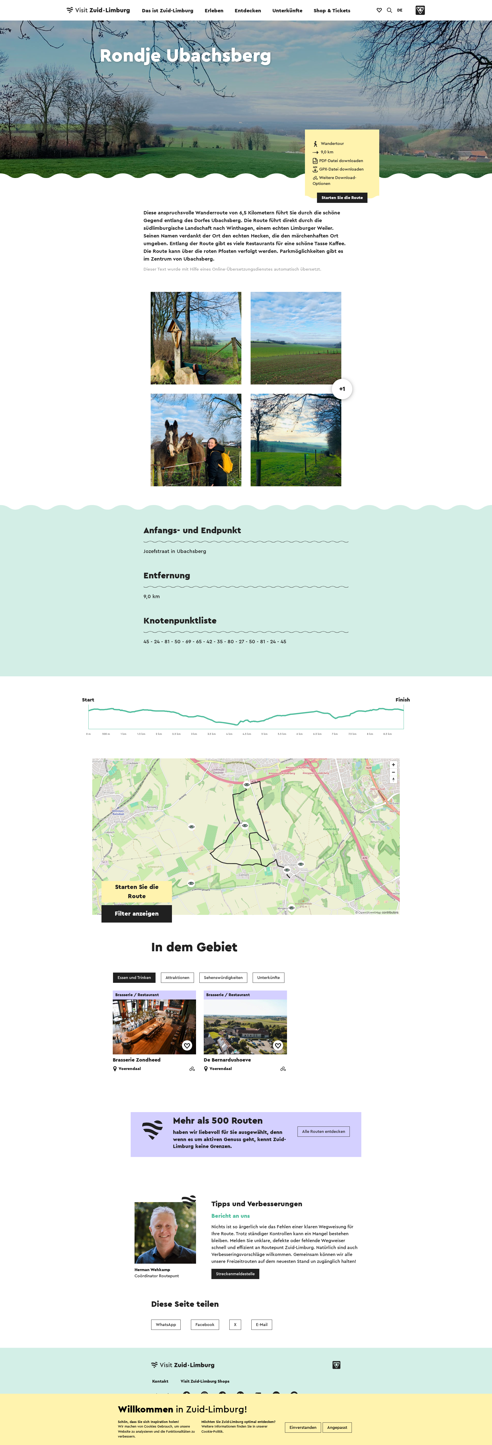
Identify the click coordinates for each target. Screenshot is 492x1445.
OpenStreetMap (369, 912)
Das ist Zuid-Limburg (167, 10)
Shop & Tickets (332, 10)
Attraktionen (177, 978)
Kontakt (160, 1381)
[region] (246, 836)
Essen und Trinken (134, 978)
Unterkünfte (287, 10)
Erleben (214, 10)
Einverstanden (303, 1428)
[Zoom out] (393, 772)
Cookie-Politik (212, 1431)
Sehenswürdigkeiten (223, 978)
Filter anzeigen (137, 914)
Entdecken (248, 10)
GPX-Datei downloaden (341, 169)
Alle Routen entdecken (323, 1132)
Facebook (205, 1325)
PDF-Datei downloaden (341, 161)
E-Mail (262, 1325)
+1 (342, 389)
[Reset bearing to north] (393, 779)
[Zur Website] (192, 1069)
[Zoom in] (393, 764)
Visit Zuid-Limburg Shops (205, 1381)
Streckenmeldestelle (235, 1274)
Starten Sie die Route (342, 198)
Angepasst (337, 1428)
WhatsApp (166, 1325)
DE (399, 10)
